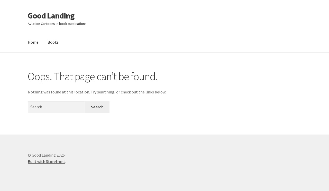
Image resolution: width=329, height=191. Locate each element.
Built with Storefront (46, 161)
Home (33, 42)
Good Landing (51, 16)
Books (53, 42)
